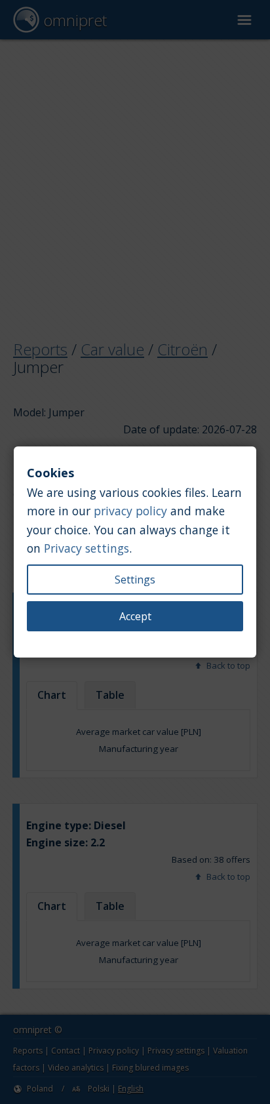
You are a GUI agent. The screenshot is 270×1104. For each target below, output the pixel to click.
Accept (135, 616)
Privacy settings (86, 548)
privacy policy (130, 511)
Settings (135, 579)
